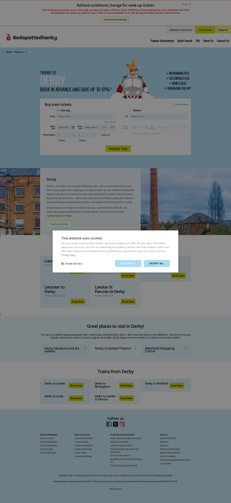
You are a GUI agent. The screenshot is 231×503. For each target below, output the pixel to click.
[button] (72, 263)
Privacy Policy (68, 255)
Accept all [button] (157, 263)
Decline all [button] (128, 263)
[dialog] (115, 251)
